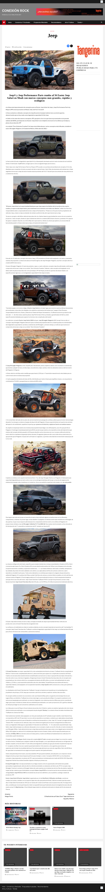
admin (9, 47)
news (31, 850)
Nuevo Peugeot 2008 (59, 827)
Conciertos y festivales (22, 22)
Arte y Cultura (69, 22)
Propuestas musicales (41, 22)
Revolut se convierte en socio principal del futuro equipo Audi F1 (39, 829)
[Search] (101, 22)
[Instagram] (101, 1)
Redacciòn (68, 876)
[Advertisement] (88, 100)
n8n (91, 872)
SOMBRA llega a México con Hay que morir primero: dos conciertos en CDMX (15, 870)
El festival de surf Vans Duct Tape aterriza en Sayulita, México (59, 796)
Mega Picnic (9, 795)
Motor (52, 31)
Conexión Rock (15, 11)
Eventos (7, 850)
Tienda (79, 22)
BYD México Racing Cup (13, 827)
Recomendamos (56, 22)
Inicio (10, 22)
